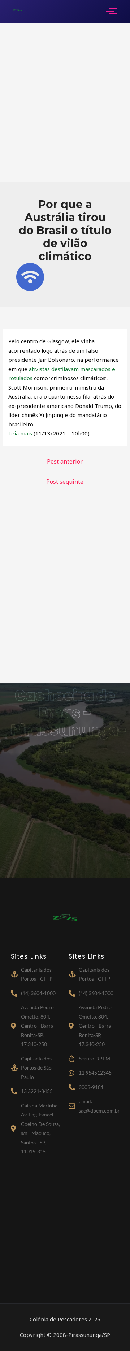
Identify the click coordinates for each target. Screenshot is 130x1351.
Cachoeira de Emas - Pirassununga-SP (69, 721)
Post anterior (65, 461)
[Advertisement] (65, 102)
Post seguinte (64, 482)
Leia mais (20, 433)
